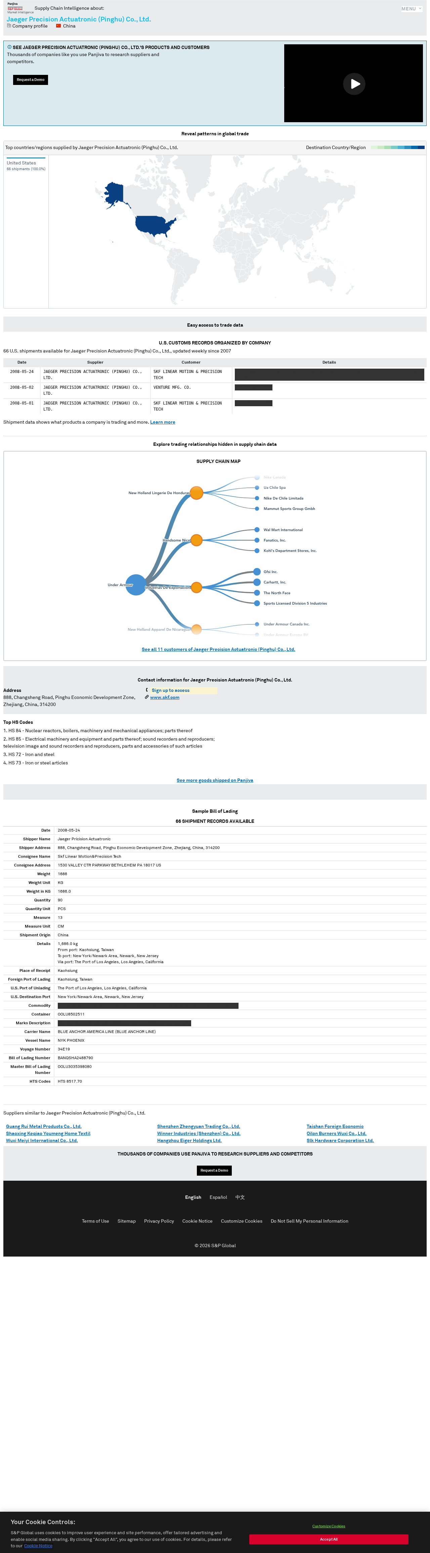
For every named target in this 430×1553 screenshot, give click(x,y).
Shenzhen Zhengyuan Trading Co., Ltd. (198, 1126)
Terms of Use (95, 1221)
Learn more (162, 422)
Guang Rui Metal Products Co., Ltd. (44, 1126)
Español (218, 1197)
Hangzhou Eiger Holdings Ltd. (189, 1140)
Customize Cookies (241, 1221)
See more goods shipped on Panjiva (215, 780)
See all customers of (218, 649)
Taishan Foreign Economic (335, 1126)
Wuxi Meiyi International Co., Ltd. (42, 1140)
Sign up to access (170, 690)
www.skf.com (164, 697)
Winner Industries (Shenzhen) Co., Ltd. (199, 1133)
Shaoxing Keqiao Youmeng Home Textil (48, 1133)
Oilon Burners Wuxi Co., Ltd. (337, 1133)
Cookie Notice (197, 1221)
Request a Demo (30, 80)
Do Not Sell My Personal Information (309, 1221)
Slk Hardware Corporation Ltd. (340, 1140)
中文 (240, 1197)
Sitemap (127, 1221)
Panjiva (21, 8)
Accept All (329, 1539)
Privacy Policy (159, 1221)
